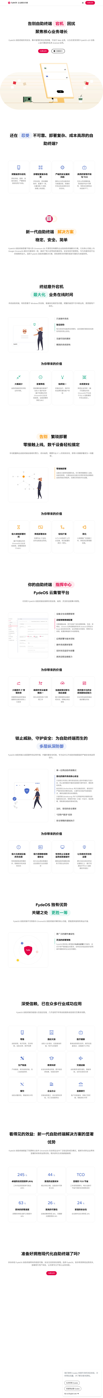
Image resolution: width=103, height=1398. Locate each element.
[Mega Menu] (82, 3)
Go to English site (70, 1394)
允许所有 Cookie (72, 1383)
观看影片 (59, 51)
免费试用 (90, 3)
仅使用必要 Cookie (73, 1389)
